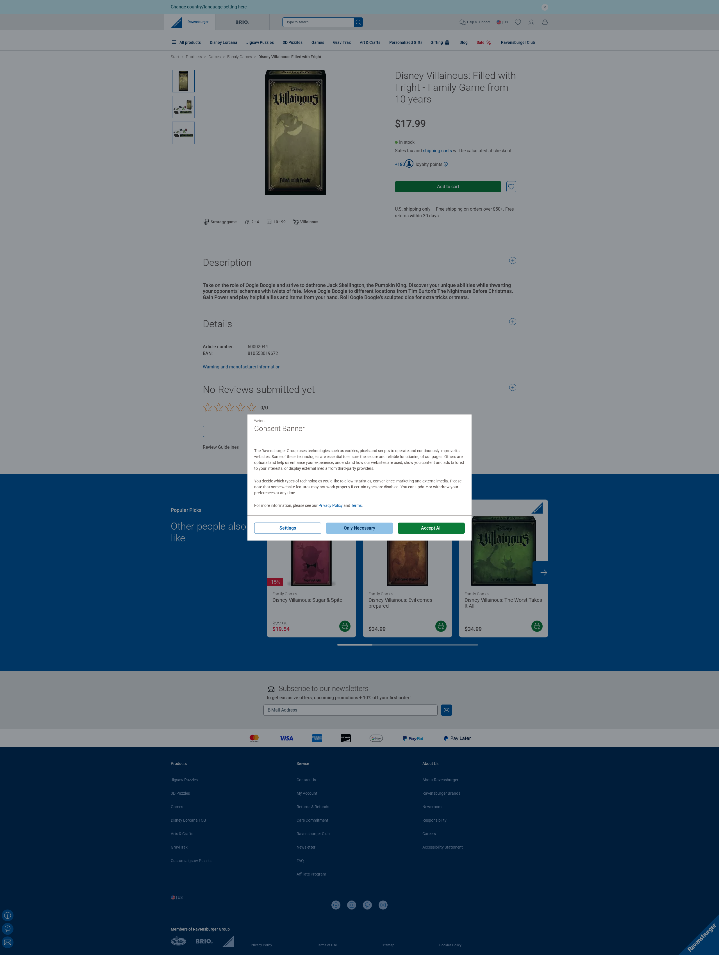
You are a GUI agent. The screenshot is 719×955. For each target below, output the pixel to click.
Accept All (431, 528)
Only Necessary (359, 528)
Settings (287, 528)
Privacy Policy (330, 505)
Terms (356, 505)
